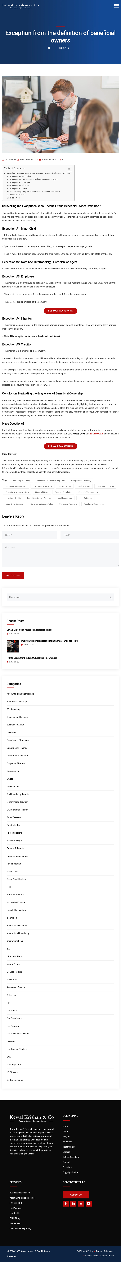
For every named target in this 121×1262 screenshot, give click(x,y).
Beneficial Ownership (17, 701)
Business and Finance (17, 717)
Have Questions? (17, 195)
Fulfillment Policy (85, 1251)
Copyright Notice (70, 1172)
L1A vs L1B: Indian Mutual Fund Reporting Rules (30, 629)
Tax (8, 1002)
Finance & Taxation (16, 848)
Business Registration (20, 1193)
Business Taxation (15, 724)
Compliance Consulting (81, 480)
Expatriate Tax (13, 825)
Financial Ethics (41, 492)
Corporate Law (65, 486)
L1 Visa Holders (14, 956)
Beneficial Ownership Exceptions (51, 480)
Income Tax (12, 918)
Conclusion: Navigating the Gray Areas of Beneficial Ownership (33, 191)
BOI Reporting (13, 709)
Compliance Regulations (16, 486)
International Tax (50, 159)
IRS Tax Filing (16, 1203)
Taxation (11, 1041)
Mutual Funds (13, 964)
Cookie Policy (107, 1255)
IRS (8, 948)
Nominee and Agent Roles (42, 504)
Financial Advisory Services (17, 492)
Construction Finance (17, 748)
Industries (67, 1141)
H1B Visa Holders (15, 894)
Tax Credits (15, 1213)
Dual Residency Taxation (18, 794)
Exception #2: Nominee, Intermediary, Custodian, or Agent (34, 179)
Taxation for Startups (17, 1049)
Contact (66, 1162)
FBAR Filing (15, 1218)
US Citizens (12, 1072)
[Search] (112, 595)
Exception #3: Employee (20, 182)
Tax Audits (12, 1010)
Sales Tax (11, 995)
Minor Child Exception (15, 504)
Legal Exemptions (64, 498)
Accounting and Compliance (20, 693)
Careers (66, 1152)
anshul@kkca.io (95, 433)
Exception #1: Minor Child (20, 176)
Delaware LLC (13, 786)
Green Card (12, 871)
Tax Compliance (14, 1018)
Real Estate (12, 979)
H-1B (9, 887)
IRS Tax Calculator (71, 1157)
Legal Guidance (85, 498)
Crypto (10, 779)
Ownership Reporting (68, 504)
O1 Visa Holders (14, 972)
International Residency (18, 933)
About (65, 1131)
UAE (9, 1057)
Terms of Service (104, 1251)
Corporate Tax (14, 771)
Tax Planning (13, 1026)
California (11, 732)
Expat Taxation (14, 817)
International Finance (17, 925)
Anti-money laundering (21, 480)
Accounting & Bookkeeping (22, 1198)
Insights (66, 1136)
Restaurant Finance (16, 987)
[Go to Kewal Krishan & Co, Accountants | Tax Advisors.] (51, 47)
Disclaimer (67, 1167)
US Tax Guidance (15, 1080)
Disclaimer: (14, 198)
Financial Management (17, 856)
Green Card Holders (16, 879)
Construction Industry (17, 755)
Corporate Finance (16, 763)
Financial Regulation (63, 492)
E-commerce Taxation (17, 802)
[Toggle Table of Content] (68, 169)
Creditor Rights (84, 486)
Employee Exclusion (105, 486)
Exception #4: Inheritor (19, 185)
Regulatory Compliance (94, 504)
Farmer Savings (14, 840)
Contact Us (76, 1194)
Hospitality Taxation (16, 910)
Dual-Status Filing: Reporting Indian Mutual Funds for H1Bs (49, 641)
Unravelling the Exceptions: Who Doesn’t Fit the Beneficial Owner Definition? (38, 173)
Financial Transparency (88, 492)
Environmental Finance (17, 809)
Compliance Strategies (18, 740)
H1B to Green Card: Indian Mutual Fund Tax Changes (32, 658)
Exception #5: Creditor (19, 188)
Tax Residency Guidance (18, 1033)
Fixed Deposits (14, 863)
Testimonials (69, 1147)
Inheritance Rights (13, 498)
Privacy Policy (91, 1255)
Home (65, 1126)
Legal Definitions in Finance (39, 498)
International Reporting (20, 1228)
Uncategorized (14, 1064)
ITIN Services (16, 1223)
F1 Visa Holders (14, 833)
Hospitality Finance (16, 902)
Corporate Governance (42, 486)
